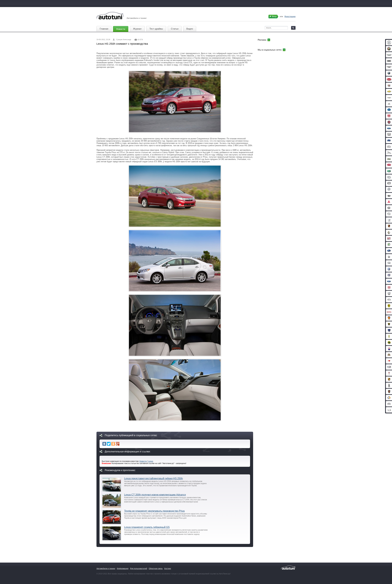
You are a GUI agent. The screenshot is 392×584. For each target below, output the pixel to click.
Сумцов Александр (123, 39)
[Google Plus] (117, 444)
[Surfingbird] (122, 444)
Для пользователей (138, 568)
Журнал (137, 28)
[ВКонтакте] (104, 444)
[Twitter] (109, 444)
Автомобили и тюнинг (105, 568)
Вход (274, 16)
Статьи (174, 28)
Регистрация (290, 16)
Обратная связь (156, 568)
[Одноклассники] (113, 444)
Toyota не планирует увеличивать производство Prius (154, 511)
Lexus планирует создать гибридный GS (147, 527)
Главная (104, 28)
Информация (122, 568)
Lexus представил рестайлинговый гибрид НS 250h (153, 478)
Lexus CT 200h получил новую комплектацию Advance (155, 494)
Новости (120, 29)
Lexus (150, 461)
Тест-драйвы (156, 28)
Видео (189, 28)
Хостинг (167, 568)
